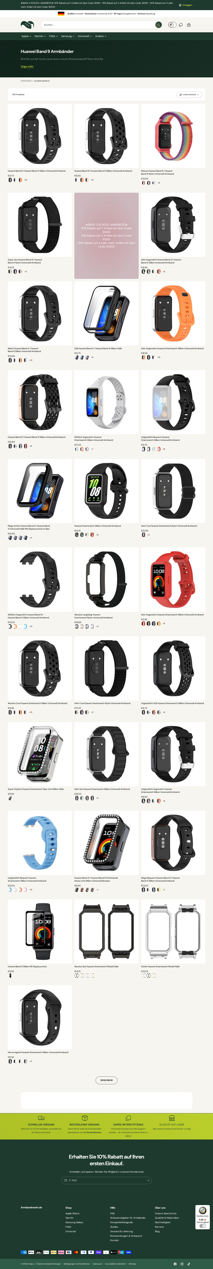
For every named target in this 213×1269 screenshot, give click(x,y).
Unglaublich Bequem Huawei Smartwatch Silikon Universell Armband (160, 438)
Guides (114, 1226)
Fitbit (52, 36)
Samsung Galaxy (74, 1222)
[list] (106, 14)
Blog (157, 1231)
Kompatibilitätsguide (121, 1222)
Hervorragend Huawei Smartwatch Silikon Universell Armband (38, 1052)
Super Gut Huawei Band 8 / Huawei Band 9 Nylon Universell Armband (25, 261)
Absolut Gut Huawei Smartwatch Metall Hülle (96, 966)
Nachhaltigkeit (163, 1222)
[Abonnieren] (148, 1180)
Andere (99, 36)
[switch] (203, 1226)
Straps (30, 1264)
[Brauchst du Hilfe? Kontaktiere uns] (181, 25)
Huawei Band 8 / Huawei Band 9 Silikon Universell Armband (36, 171)
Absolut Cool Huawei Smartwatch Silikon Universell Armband (37, 703)
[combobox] (102, 25)
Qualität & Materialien (167, 1217)
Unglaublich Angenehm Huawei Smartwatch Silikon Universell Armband (160, 790)
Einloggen (187, 5)
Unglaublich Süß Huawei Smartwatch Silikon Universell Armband (172, 703)
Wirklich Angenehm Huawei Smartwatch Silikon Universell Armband (93, 438)
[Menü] (208, 1207)
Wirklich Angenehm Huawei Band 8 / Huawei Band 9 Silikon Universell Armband (28, 616)
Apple (25, 36)
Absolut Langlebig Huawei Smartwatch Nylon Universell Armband (93, 616)
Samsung (66, 36)
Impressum (97, 1264)
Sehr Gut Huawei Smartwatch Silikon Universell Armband (102, 789)
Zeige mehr (27, 66)
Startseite (26, 81)
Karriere (159, 1226)
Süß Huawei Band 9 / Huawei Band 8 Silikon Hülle (98, 348)
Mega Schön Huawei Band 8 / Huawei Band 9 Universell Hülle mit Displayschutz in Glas (29, 527)
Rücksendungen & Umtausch (126, 1235)
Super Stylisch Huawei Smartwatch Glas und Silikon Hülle (36, 789)
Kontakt (114, 1240)
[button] (26, 36)
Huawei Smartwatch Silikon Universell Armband (97, 526)
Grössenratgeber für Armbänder (128, 1217)
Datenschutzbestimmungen (49, 1264)
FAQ (112, 1213)
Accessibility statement (115, 1264)
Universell (83, 36)
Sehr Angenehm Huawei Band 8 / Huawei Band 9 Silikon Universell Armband (161, 261)
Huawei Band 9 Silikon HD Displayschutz (27, 966)
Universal (70, 1231)
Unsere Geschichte (166, 1213)
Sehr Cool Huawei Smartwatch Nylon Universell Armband (169, 526)
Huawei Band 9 (41, 81)
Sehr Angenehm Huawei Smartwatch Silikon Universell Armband (172, 348)
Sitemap (132, 1264)
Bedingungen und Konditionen (77, 1264)
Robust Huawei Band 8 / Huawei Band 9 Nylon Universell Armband (157, 172)
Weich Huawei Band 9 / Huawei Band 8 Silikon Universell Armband (24, 350)
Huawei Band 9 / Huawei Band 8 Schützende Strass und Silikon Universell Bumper (96, 879)
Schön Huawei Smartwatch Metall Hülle (160, 966)
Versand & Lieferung (121, 1231)
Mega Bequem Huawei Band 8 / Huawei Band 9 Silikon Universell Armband (160, 879)
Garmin (39, 36)
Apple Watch (72, 1213)
